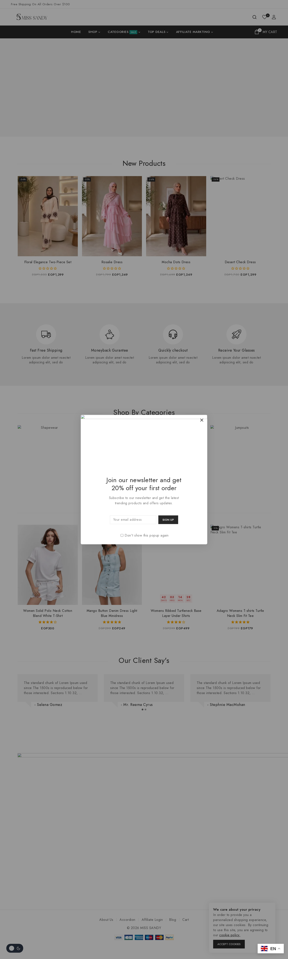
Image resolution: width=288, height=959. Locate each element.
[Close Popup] (202, 420)
